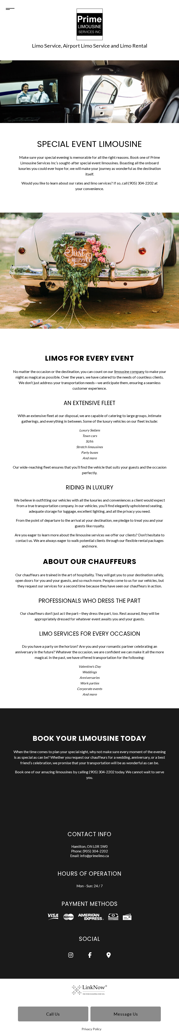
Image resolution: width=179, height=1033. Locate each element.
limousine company (129, 371)
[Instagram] (70, 955)
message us (126, 1014)
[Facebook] (90, 955)
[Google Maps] (108, 955)
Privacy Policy (91, 1029)
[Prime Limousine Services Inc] (89, 24)
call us (53, 1014)
